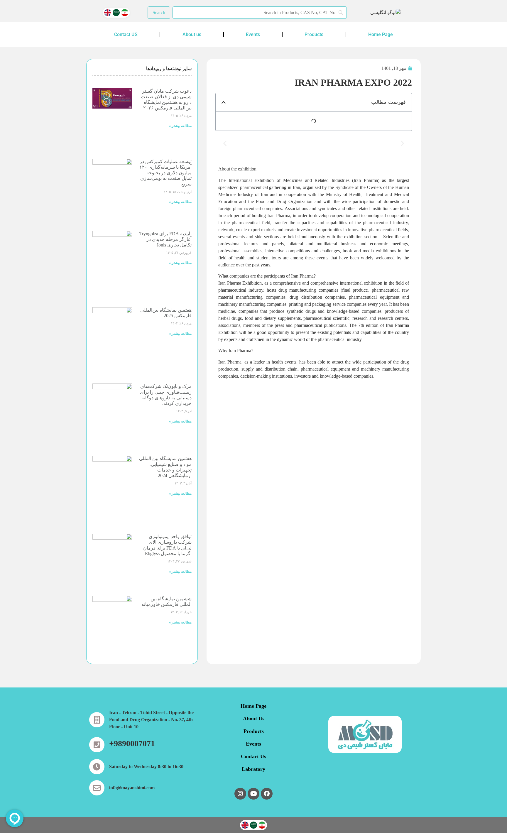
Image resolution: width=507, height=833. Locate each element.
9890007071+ (132, 743)
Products (314, 34)
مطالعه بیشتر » (180, 126)
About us (191, 34)
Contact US (126, 34)
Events (253, 34)
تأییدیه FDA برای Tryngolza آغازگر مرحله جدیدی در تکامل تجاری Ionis (165, 239)
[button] (224, 102)
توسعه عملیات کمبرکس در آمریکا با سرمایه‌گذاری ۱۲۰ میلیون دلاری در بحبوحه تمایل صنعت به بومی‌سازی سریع (165, 173)
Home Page (380, 34)
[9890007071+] (96, 744)
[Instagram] (240, 794)
